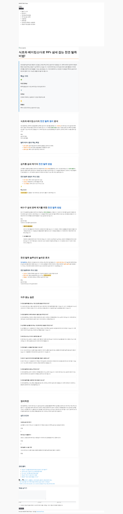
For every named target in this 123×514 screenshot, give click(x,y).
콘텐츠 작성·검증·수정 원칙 (28, 24)
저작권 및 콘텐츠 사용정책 (28, 22)
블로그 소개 (25, 11)
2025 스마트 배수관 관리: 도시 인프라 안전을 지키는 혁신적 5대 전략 (37, 483)
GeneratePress (40, 511)
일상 (21, 480)
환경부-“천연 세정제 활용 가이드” (30, 477)
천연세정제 (36, 480)
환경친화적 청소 (48, 480)
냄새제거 (26, 480)
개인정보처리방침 (26, 15)
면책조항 (24, 20)
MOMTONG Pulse (23, 3)
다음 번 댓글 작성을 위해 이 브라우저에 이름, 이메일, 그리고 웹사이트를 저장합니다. (41, 505)
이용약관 (24, 19)
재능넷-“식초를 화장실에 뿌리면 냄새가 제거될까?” (34, 469)
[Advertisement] (61, 36)
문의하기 (24, 13)
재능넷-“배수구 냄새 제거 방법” (29, 475)
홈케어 (41, 480)
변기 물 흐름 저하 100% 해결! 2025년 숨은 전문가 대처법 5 (35, 482)
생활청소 (31, 480)
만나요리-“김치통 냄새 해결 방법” (30, 473)
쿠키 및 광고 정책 (26, 17)
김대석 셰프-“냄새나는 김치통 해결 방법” (32, 471)
